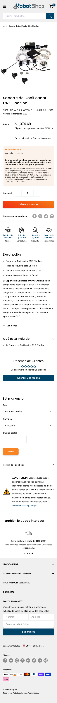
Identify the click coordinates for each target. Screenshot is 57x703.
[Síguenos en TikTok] (34, 660)
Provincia (7, 419)
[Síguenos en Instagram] (17, 660)
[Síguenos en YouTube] (28, 660)
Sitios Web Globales (11, 646)
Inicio (3, 26)
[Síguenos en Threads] (45, 660)
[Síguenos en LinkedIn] (40, 660)
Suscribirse (28, 631)
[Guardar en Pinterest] (40, 216)
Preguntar (35, 241)
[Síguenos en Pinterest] (22, 660)
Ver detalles (22, 241)
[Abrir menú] (4, 6)
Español (37, 646)
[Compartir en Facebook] (34, 216)
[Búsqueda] (50, 16)
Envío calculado (22, 138)
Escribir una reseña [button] (28, 378)
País (5, 405)
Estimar (11, 452)
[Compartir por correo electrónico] (52, 216)
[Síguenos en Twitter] (11, 660)
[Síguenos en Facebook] (5, 660)
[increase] (37, 193)
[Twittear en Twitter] (46, 216)
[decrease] (18, 193)
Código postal (10, 433)
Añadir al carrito (28, 204)
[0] (51, 6)
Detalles (8, 241)
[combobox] (24, 16)
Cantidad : (8, 193)
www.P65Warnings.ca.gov (24, 505)
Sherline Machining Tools (17, 110)
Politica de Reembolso (13, 465)
